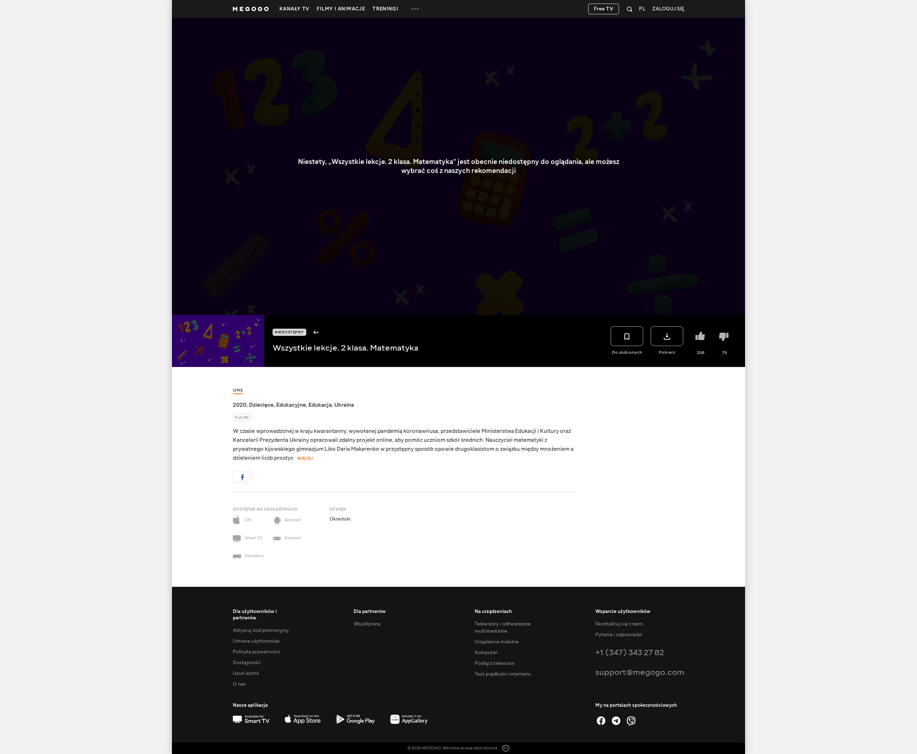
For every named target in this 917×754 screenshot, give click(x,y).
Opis (238, 390)
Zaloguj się (668, 9)
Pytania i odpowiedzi (618, 635)
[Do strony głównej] (251, 9)
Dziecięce (261, 405)
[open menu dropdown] (415, 9)
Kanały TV (294, 9)
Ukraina (344, 405)
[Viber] (631, 720)
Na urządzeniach (493, 611)
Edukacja (320, 405)
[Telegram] (616, 720)
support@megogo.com (639, 672)
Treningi (385, 9)
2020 (239, 405)
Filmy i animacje (341, 9)
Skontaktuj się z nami (619, 624)
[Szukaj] (629, 9)
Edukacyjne (291, 405)
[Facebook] (601, 720)
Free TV (604, 9)
